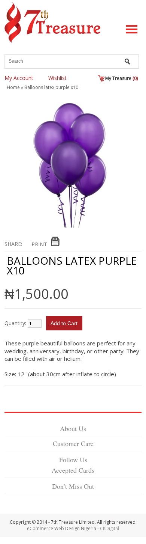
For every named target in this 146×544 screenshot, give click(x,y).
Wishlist (57, 77)
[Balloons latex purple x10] (69, 226)
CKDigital (109, 528)
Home (13, 87)
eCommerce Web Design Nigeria (61, 528)
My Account (18, 77)
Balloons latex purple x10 (51, 87)
